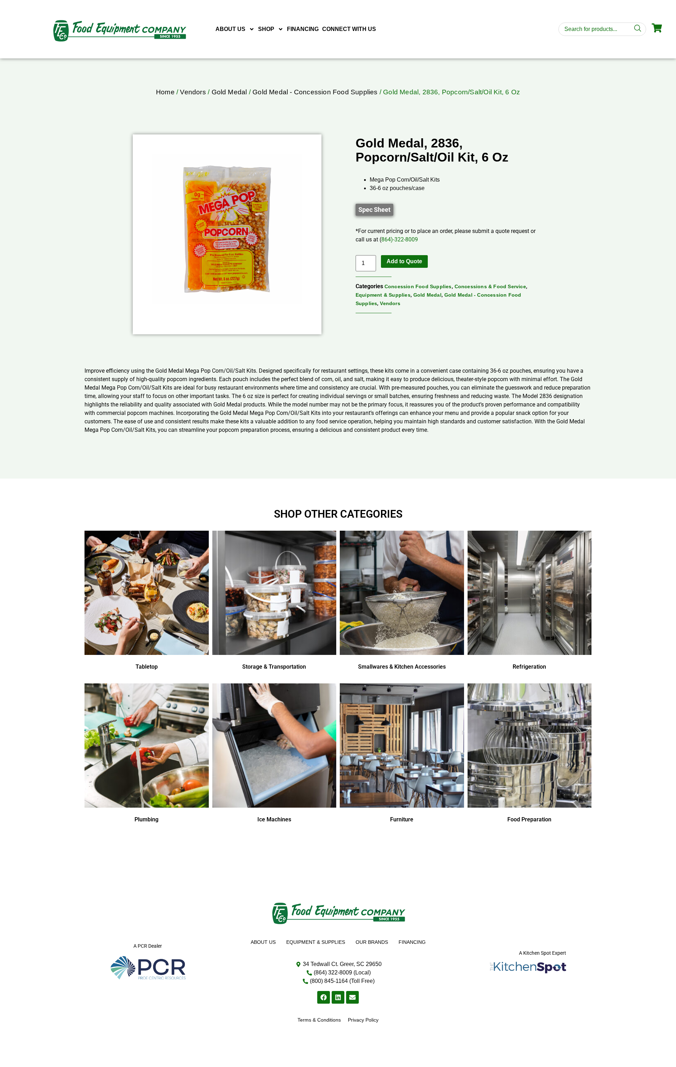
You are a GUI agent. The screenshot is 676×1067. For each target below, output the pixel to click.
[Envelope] (352, 997)
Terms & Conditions (319, 1020)
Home (165, 92)
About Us (230, 29)
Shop (266, 29)
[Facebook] (323, 997)
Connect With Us (349, 29)
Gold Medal (229, 92)
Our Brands (372, 942)
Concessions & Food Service (490, 286)
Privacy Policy (363, 1020)
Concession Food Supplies (418, 286)
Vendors (193, 92)
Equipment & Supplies (383, 295)
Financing (303, 29)
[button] (374, 210)
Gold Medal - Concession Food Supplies (314, 92)
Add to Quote (404, 261)
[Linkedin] (338, 997)
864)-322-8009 (399, 239)
